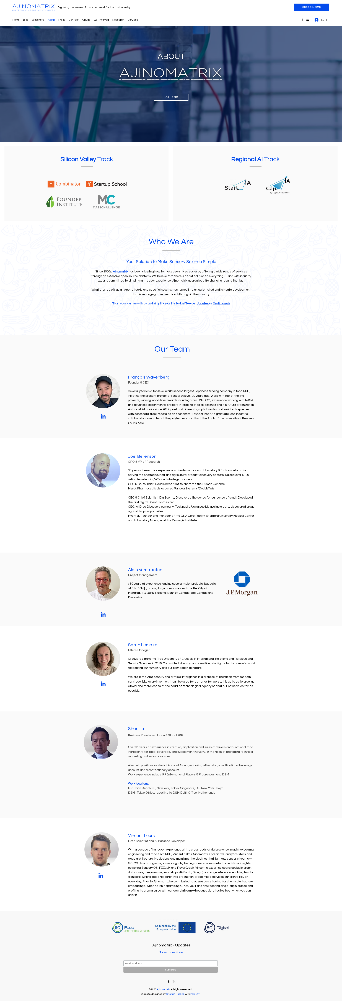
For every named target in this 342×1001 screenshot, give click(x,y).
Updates (203, 303)
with (187, 994)
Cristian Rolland (175, 994)
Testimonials (221, 303)
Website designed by (153, 994)
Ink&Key (195, 994)
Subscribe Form (171, 952)
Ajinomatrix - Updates (171, 945)
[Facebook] (302, 20)
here (141, 423)
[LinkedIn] (307, 20)
